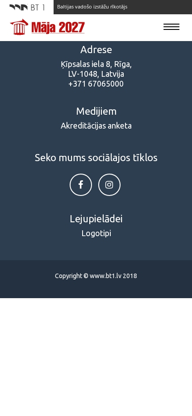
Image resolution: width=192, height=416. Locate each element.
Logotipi (96, 233)
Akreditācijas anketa (96, 125)
